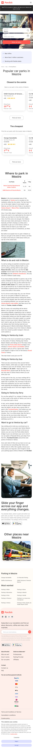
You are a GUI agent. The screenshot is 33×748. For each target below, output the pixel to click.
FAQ (2, 670)
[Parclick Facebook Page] (9, 616)
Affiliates (16, 659)
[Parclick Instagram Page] (2, 616)
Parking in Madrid (21, 592)
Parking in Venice (5, 602)
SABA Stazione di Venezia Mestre (12, 190)
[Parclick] (7, 2)
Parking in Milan (5, 589)
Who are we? (5, 654)
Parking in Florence (6, 598)
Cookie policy (5, 718)
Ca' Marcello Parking (22, 577)
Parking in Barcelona (6, 592)
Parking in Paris (5, 595)
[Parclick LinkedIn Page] (5, 616)
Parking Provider (18, 657)
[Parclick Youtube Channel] (12, 616)
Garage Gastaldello (6, 577)
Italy (6, 66)
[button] (16, 30)
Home (2, 66)
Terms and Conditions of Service (11, 712)
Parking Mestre (12, 66)
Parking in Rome (21, 589)
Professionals (17, 654)
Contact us (4, 668)
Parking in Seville (21, 595)
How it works (5, 657)
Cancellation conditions (8, 715)
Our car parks (5, 659)
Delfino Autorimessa (6, 580)
